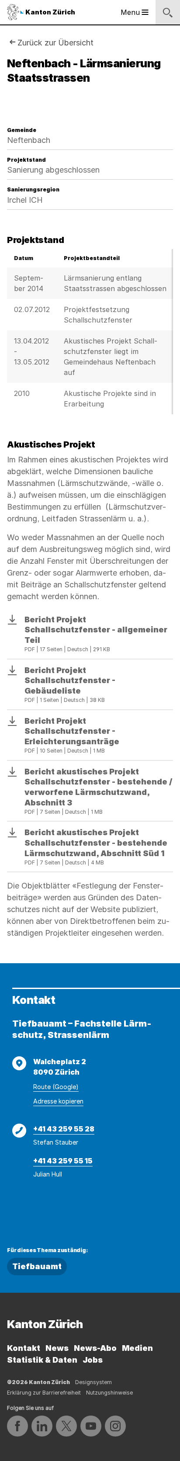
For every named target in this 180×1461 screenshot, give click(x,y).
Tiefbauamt (37, 1266)
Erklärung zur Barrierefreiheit (44, 1392)
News (57, 1348)
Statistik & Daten (42, 1359)
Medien (137, 1348)
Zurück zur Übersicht (55, 42)
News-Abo (95, 1348)
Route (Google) (56, 1086)
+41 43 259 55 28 (63, 1128)
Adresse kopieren (58, 1101)
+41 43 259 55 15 (63, 1160)
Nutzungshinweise (109, 1392)
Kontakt (23, 1348)
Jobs (93, 1359)
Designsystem (93, 1382)
